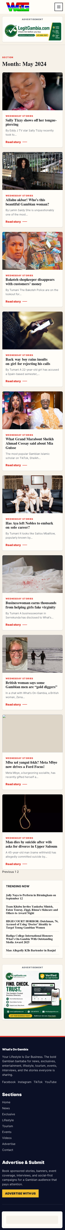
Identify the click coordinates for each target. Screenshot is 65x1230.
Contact (7, 1150)
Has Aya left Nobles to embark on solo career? (29, 525)
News (6, 1108)
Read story (13, 142)
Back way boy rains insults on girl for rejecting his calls (28, 361)
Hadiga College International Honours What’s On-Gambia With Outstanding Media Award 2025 (29, 938)
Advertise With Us (20, 1193)
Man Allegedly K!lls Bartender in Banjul (31, 950)
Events (6, 1132)
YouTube (51, 1082)
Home (6, 1102)
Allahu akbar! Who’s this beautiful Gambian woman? (27, 202)
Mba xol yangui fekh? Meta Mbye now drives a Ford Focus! (31, 764)
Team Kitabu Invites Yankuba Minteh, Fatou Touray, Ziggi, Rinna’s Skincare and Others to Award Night (32, 909)
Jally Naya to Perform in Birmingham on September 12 (31, 896)
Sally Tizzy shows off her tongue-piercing (31, 122)
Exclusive (8, 1114)
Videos (7, 1138)
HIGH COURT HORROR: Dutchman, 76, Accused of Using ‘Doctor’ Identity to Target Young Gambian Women (32, 924)
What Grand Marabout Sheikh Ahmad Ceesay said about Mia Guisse (30, 443)
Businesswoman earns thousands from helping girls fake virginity (31, 605)
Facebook (9, 1082)
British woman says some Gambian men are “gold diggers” (31, 685)
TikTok (38, 1082)
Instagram (24, 1082)
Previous (8, 872)
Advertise (8, 1144)
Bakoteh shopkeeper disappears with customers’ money (30, 281)
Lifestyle (8, 1120)
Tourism (7, 1126)
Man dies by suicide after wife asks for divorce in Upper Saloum (31, 844)
